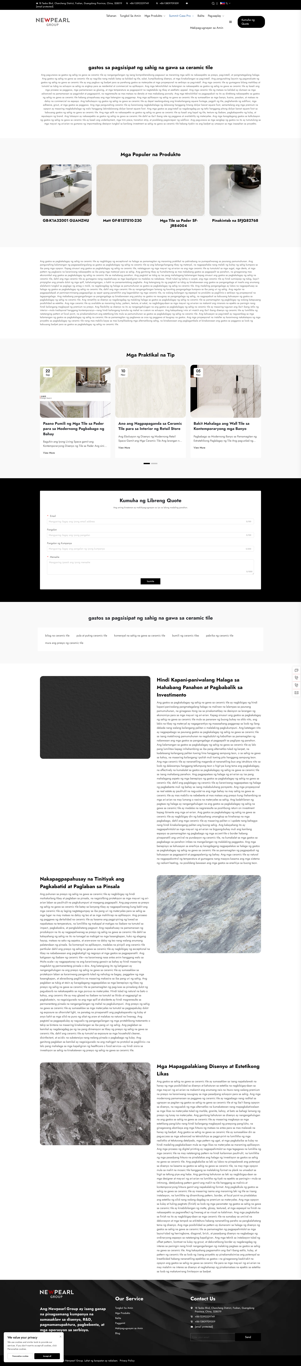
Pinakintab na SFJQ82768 (235, 220)
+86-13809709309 (169, 3)
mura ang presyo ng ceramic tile (64, 643)
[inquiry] (296, 670)
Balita (201, 16)
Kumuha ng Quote (248, 22)
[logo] (53, 22)
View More (49, 453)
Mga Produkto (153, 16)
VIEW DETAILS (66, 190)
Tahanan (111, 16)
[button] (147, 463)
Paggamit (120, 1323)
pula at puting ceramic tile (92, 636)
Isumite (150, 581)
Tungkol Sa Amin (130, 16)
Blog (117, 1333)
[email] (296, 693)
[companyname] (57, 1293)
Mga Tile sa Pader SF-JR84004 (179, 223)
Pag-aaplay (214, 16)
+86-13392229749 (139, 3)
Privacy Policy (127, 1360)
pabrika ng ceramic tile (219, 636)
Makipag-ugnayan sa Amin (206, 28)
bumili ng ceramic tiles (185, 636)
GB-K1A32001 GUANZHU (66, 220)
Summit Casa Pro (180, 16)
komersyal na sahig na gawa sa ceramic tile (139, 636)
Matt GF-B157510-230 (122, 220)
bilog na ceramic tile (57, 636)
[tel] (296, 678)
